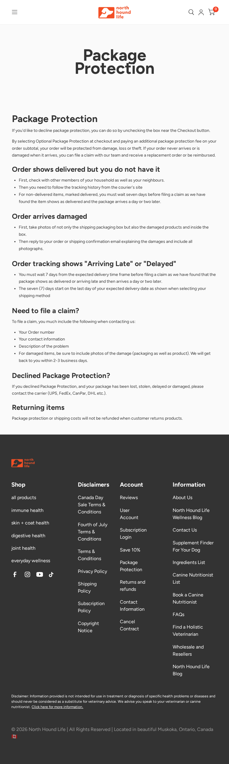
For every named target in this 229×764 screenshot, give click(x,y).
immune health (27, 510)
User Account (129, 513)
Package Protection (131, 566)
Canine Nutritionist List (193, 578)
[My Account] (201, 12)
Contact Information (132, 605)
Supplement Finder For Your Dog (193, 546)
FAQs (178, 614)
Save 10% (130, 550)
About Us (182, 497)
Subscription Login (133, 533)
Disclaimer (19, 696)
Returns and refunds (132, 585)
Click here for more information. (57, 707)
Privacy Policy (92, 571)
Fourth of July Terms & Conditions (92, 532)
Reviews (129, 497)
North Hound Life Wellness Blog (191, 513)
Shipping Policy (87, 587)
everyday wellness (30, 560)
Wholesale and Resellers (188, 650)
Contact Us (185, 530)
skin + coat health (30, 523)
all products (23, 497)
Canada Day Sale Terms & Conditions (91, 505)
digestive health (28, 535)
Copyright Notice (88, 627)
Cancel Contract (129, 625)
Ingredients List (189, 562)
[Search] (191, 12)
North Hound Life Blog (191, 670)
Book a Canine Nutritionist (188, 598)
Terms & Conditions (89, 555)
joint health (23, 548)
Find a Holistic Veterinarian (188, 630)
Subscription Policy (91, 607)
